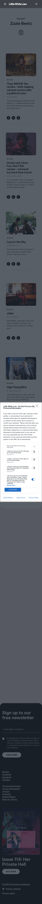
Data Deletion (8, 498)
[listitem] (21, 446)
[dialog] (21, 452)
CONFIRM (13, 489)
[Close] (38, 406)
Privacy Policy (34, 498)
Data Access (21, 498)
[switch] (33, 452)
